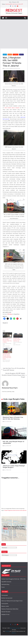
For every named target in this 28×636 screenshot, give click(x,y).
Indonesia (9, 54)
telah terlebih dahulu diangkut (12, 107)
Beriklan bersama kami (6, 598)
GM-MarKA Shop (5, 584)
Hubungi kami (4, 603)
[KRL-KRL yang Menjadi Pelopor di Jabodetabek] (14, 427)
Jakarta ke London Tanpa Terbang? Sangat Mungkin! (14, 466)
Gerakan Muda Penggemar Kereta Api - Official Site (13, 579)
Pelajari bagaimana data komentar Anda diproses (15, 510)
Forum (3, 587)
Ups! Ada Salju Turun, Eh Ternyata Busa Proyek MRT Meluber (14, 369)
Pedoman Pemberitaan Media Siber (9, 609)
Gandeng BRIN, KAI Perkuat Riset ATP (14, 4)
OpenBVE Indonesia (6, 581)
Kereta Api (21, 54)
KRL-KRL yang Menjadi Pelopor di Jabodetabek (13, 442)
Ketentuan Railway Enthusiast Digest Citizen (12, 600)
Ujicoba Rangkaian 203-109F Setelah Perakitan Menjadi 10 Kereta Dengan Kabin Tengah (7, 356)
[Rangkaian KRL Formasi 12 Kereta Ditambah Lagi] (18, 335)
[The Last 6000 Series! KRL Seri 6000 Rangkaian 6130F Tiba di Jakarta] (7, 335)
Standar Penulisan (5, 611)
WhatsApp (10, 314)
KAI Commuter (15, 54)
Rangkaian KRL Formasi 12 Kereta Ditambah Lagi (17, 340)
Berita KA (4, 54)
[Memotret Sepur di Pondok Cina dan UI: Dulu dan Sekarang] (14, 403)
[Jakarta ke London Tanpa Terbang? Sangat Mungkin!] (14, 451)
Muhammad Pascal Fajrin (15, 68)
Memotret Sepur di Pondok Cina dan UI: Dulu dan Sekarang (13, 418)
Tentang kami (4, 595)
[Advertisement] (14, 34)
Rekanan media (5, 606)
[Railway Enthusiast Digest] (3, 17)
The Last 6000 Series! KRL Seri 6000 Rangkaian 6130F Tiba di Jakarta (7, 340)
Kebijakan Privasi (5, 614)
